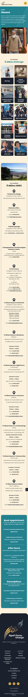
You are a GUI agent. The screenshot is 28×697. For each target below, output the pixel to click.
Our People (7, 655)
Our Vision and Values (8, 662)
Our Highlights (14, 668)
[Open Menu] (25, 3)
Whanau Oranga (20, 658)
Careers (14, 673)
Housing (20, 655)
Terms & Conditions (14, 688)
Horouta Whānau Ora (14, 671)
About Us (7, 653)
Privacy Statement (14, 691)
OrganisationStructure (7, 658)
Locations (14, 675)
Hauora (20, 653)
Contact (14, 678)
